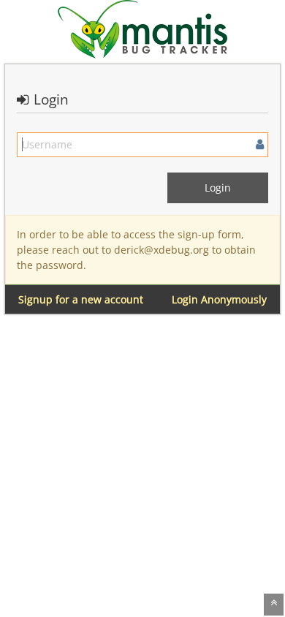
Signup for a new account (80, 299)
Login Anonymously (219, 299)
